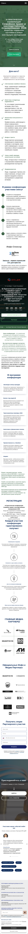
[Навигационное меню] (26, 3)
